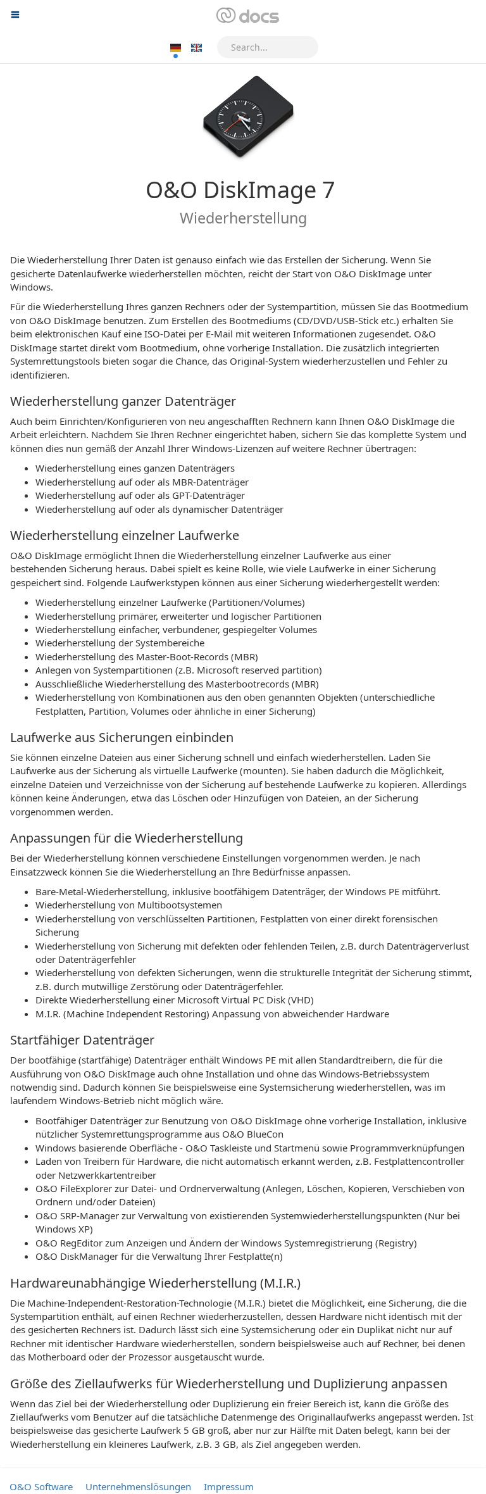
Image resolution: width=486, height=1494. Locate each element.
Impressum (229, 1486)
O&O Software (41, 1486)
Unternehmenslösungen (138, 1486)
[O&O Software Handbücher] (246, 16)
